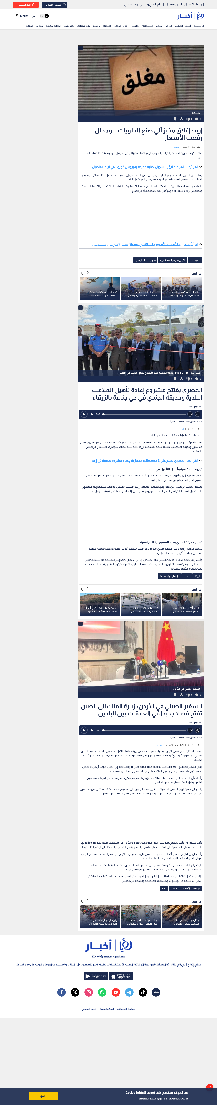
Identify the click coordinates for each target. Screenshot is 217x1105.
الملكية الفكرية (107, 1009)
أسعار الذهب (183, 25)
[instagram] (88, 992)
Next (82, 272)
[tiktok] (143, 992)
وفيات (29, 25)
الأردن (168, 25)
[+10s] (198, 414)
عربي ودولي (120, 25)
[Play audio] (84, 414)
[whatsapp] (102, 992)
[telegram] (129, 992)
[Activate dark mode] (44, 15)
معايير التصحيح (89, 1009)
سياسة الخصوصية (147, 1098)
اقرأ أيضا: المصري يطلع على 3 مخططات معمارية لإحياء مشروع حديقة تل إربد (145, 460)
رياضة (96, 25)
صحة (159, 25)
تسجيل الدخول (53, 4)
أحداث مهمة (53, 25)
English (24, 15)
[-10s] (190, 414)
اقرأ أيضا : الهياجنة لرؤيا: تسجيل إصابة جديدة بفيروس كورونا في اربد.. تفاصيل (145, 167)
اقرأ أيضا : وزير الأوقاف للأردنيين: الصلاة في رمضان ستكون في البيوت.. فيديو (145, 244)
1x (92, 414)
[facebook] (61, 992)
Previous (88, 272)
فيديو (39, 25)
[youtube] (116, 992)
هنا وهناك (83, 25)
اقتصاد (107, 25)
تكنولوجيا (69, 25)
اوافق (43, 1096)
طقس (134, 25)
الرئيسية (199, 25)
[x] (75, 992)
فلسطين (147, 25)
